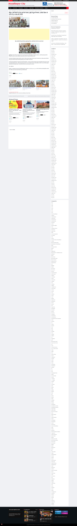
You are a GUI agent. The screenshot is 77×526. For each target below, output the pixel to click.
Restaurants (53, 447)
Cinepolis (52, 281)
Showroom (53, 467)
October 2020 (53, 93)
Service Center (53, 460)
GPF (52, 344)
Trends (52, 490)
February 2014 (53, 173)
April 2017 (52, 123)
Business (52, 271)
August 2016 (53, 130)
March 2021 (53, 85)
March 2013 (53, 176)
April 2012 (52, 184)
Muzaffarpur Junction (54, 405)
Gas (51, 337)
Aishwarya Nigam (54, 225)
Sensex (52, 458)
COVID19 (52, 294)
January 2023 (53, 58)
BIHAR (52, 255)
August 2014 (53, 164)
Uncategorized (53, 491)
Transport (52, 487)
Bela (52, 249)
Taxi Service (53, 476)
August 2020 (53, 94)
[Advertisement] (29, 34)
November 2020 (53, 91)
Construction (53, 288)
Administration (53, 216)
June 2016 (52, 133)
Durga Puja (53, 307)
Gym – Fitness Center (54, 348)
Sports (52, 471)
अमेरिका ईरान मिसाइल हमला (16, 0)
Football (52, 334)
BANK (52, 245)
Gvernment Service (54, 347)
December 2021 (53, 75)
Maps (52, 388)
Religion (52, 444)
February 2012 (53, 187)
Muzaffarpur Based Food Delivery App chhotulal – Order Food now (15, 110)
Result (52, 448)
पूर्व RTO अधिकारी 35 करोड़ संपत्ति (32, 511)
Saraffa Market (53, 454)
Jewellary (52, 367)
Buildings (52, 265)
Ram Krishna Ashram (54, 440)
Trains (52, 486)
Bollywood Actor (53, 261)
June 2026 (53, 51)
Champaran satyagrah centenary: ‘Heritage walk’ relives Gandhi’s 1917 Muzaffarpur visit (58, 32)
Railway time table (54, 438)
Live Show (53, 384)
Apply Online (53, 231)
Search (66, 12)
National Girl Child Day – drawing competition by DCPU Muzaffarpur (29, 110)
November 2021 (53, 77)
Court (52, 292)
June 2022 (53, 67)
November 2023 (53, 54)
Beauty (52, 248)
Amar (52, 226)
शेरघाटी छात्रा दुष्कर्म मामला (22, 0)
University (53, 493)
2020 (52, 208)
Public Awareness (54, 434)
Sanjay (52, 453)
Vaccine (52, 496)
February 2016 (53, 138)
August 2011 (53, 193)
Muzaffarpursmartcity (54, 407)
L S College (53, 380)
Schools (52, 456)
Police (52, 427)
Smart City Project (54, 470)
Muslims (52, 403)
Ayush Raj (30, 520)
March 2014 (53, 171)
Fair (51, 322)
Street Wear (53, 473)
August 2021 (53, 80)
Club (52, 282)
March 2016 (53, 137)
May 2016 (52, 134)
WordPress (48, 524)
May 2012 (52, 183)
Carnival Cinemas (54, 272)
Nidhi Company (53, 414)
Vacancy (52, 494)
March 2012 (53, 186)
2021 (52, 209)
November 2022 (53, 61)
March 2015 (53, 154)
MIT (52, 394)
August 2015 (53, 147)
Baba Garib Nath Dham (54, 242)
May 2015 (52, 151)
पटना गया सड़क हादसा (28, 0)
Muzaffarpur (53, 404)
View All (36, 509)
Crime (52, 297)
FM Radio (52, 331)
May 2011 (52, 197)
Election (52, 311)
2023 (52, 212)
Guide (52, 345)
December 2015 (53, 141)
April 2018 (52, 113)
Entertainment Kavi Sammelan (56, 318)
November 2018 (53, 104)
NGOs (52, 413)
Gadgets (52, 335)
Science (52, 457)
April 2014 (52, 170)
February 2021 (53, 87)
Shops (52, 466)
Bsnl (52, 264)
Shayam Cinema (53, 463)
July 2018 (52, 108)
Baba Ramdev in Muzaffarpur (55, 244)
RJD (51, 450)
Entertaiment (53, 315)
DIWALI (52, 302)
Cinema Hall (53, 279)
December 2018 (53, 103)
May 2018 (52, 111)
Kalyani (52, 374)
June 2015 (52, 150)
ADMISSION (53, 218)
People (52, 418)
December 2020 (53, 90)
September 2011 (53, 191)
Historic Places (53, 354)
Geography (53, 338)
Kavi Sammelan (53, 375)
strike (52, 474)
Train (52, 484)
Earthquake (53, 308)
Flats (52, 328)
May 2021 (52, 83)
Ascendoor (41, 524)
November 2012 (53, 177)
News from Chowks (54, 411)
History (52, 355)
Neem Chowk (53, 410)
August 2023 (53, 55)
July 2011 (52, 194)
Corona (52, 291)
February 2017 (53, 124)
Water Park (53, 501)
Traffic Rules (53, 483)
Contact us (58, 28)
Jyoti (52, 371)
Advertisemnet (53, 221)
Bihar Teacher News (54, 258)
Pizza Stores (53, 424)
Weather (52, 503)
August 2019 (53, 98)
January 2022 (53, 74)
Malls (52, 385)
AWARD (52, 241)
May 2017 (52, 121)
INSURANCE (53, 365)
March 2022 (53, 71)
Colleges (52, 285)
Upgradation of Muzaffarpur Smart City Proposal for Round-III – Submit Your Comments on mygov (59, 39)
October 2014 (53, 161)
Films (52, 327)
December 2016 (53, 127)
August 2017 (53, 117)
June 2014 (52, 167)
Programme (53, 433)
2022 (52, 211)
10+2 (52, 202)
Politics (52, 428)
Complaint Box (53, 287)
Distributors (53, 301)
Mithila (52, 395)
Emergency (53, 314)
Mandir (52, 387)
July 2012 (52, 181)
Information (53, 364)
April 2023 (53, 57)
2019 (52, 206)
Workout (52, 504)
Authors (52, 238)
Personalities (53, 420)
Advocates (53, 222)
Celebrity (52, 275)
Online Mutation (53, 417)
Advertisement (53, 219)
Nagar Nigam (53, 408)
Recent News (53, 441)
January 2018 (53, 114)
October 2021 (53, 78)
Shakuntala (53, 461)
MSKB (52, 398)
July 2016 (52, 131)
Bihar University (53, 259)
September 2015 (53, 146)
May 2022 (53, 68)
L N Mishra (53, 378)
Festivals (52, 325)
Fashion (52, 324)
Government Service (54, 342)
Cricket (52, 295)
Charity (52, 278)
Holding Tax (53, 357)
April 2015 (52, 153)
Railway (52, 437)
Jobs (52, 370)
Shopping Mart (53, 464)
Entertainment (53, 317)
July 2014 (52, 166)
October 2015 (53, 144)
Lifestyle (52, 381)
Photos (52, 423)
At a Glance (53, 235)
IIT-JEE (52, 361)
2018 (52, 205)
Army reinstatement (54, 234)
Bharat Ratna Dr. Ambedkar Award (56, 252)
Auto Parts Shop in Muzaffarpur (56, 239)
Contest (52, 289)
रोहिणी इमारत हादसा (31, 519)
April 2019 (52, 101)
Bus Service (53, 268)
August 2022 (53, 64)
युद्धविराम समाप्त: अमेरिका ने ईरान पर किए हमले (45, 519)
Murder (52, 401)
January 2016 (53, 140)
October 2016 (53, 128)
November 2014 (53, 160)
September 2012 (53, 180)
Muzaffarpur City (16, 4)
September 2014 (53, 163)
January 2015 (53, 157)
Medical (52, 391)
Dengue (52, 298)
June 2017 (52, 120)
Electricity (52, 312)
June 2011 (52, 196)
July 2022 (52, 65)
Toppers (52, 481)
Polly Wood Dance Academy (55, 431)
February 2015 (53, 156)
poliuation (52, 430)
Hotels (52, 360)
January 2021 (53, 88)
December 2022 (53, 60)
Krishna (52, 377)
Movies (52, 397)
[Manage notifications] (1, 524)
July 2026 (52, 50)
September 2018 (53, 107)
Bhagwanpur (53, 251)
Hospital (52, 358)
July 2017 (52, 118)
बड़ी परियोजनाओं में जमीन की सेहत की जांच (42, 0)
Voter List (52, 500)
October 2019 (53, 97)
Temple (52, 480)
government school (54, 341)
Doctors (52, 304)
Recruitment (53, 443)
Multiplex (52, 400)
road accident (53, 451)
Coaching (52, 284)
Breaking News (53, 262)
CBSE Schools (53, 274)
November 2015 (53, 143)
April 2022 (53, 70)
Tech (52, 477)
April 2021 (52, 84)
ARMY (52, 232)
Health (52, 350)
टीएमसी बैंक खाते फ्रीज (31, 515)
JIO (51, 368)
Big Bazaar (53, 254)
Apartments (53, 229)
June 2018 (52, 110)
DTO (52, 305)
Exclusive (52, 321)
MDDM (52, 390)
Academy (52, 215)
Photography (53, 421)
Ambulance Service (54, 228)
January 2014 (53, 174)
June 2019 (52, 100)
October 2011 (53, 190)
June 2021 (52, 81)
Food (52, 332)
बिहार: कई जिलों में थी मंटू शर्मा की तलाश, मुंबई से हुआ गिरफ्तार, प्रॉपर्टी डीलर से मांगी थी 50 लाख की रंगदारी (15, 88)
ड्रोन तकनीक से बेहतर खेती (34, 0)
